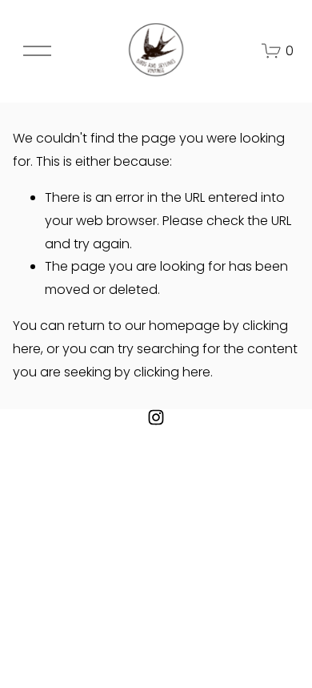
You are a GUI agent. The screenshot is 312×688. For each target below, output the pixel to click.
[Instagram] (156, 417)
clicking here (172, 372)
